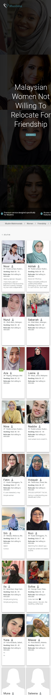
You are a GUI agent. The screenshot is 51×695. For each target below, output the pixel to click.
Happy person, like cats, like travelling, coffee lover (37, 603)
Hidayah (33, 479)
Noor (6, 266)
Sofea (31, 586)
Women (30, 224)
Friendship (42, 224)
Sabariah (33, 319)
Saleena (33, 693)
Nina (6, 426)
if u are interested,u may (12, 493)
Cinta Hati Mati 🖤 (34, 599)
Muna (6, 693)
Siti (5, 533)
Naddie (32, 426)
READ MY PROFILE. (35, 279)
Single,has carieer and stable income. (38, 550)
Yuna (6, 640)
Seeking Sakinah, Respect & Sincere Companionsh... (13, 279)
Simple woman (8, 495)
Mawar (32, 640)
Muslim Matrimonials (13, 224)
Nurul (6, 319)
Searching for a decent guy (37, 546)
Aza (5, 373)
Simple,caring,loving (10, 599)
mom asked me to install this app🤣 (38, 439)
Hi (4, 653)
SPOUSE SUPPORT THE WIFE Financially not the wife (38, 493)
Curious (6, 549)
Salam (5, 546)
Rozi (30, 533)
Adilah (32, 266)
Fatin (6, 479)
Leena (31, 373)
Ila (4, 586)
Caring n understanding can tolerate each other (37, 496)
